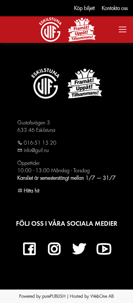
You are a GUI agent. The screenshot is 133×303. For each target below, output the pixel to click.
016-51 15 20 (39, 142)
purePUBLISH (54, 296)
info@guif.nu (35, 150)
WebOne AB (102, 296)
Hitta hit (30, 190)
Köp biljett (84, 8)
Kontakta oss (115, 8)
